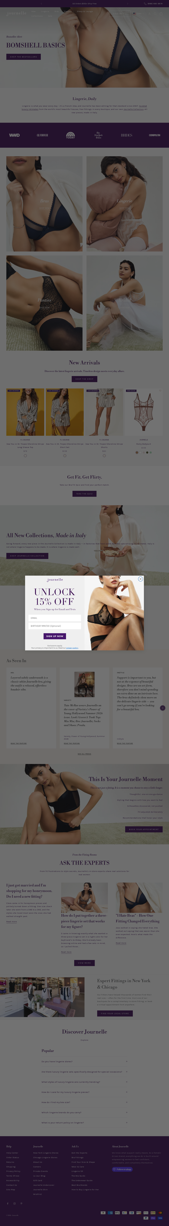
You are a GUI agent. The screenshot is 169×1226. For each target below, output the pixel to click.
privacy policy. (72, 648)
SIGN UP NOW (54, 636)
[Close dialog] (140, 579)
